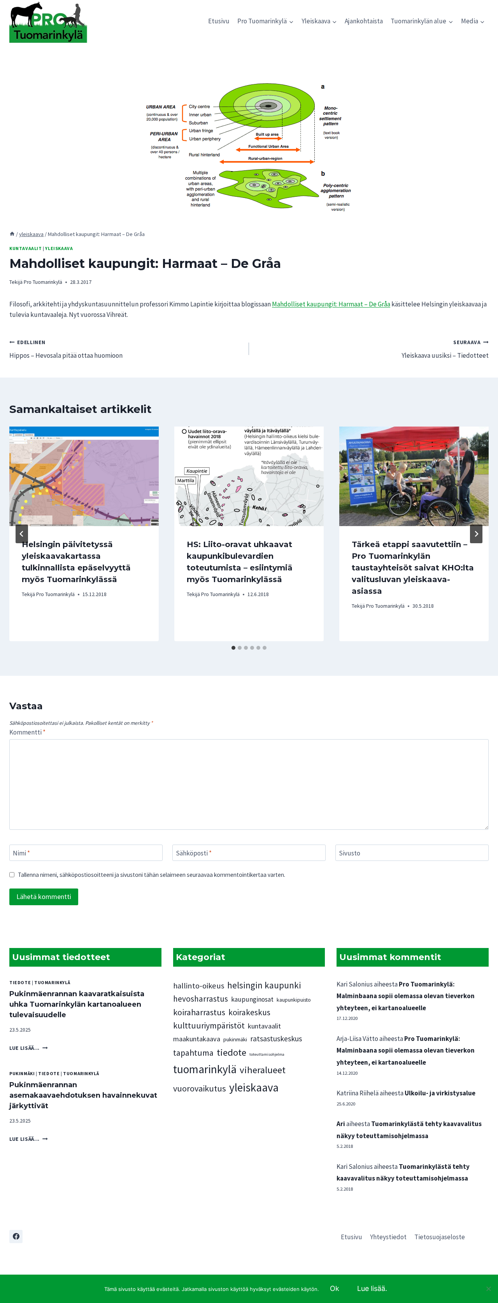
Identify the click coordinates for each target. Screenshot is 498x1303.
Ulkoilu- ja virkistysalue (440, 1093)
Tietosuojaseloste (439, 1237)
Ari (341, 1123)
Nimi (21, 853)
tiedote (20, 982)
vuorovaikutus (199, 1088)
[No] (488, 1289)
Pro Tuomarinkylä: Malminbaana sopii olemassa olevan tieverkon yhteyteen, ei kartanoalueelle (406, 996)
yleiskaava (59, 248)
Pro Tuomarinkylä (43, 282)
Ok (334, 1288)
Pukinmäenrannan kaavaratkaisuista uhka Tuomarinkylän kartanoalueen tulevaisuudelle (76, 1004)
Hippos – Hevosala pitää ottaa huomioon (66, 349)
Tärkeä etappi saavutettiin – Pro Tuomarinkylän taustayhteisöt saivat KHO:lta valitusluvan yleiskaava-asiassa (413, 568)
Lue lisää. (372, 1288)
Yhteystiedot (388, 1237)
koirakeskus (249, 1012)
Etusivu (219, 21)
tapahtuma (193, 1052)
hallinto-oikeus (198, 986)
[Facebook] (16, 1236)
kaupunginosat (252, 999)
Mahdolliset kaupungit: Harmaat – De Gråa (331, 304)
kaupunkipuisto (294, 999)
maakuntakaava (196, 1038)
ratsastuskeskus (276, 1038)
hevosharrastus (200, 998)
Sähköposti (194, 853)
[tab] (233, 648)
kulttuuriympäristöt (209, 1025)
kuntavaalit (25, 248)
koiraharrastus (199, 1012)
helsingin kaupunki (264, 985)
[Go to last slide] (22, 534)
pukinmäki (22, 1073)
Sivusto (349, 853)
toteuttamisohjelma (266, 1054)
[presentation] (84, 476)
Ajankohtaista (364, 21)
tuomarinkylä (52, 982)
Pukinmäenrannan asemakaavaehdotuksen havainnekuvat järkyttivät (83, 1095)
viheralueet (263, 1070)
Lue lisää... (28, 1048)
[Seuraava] (476, 534)
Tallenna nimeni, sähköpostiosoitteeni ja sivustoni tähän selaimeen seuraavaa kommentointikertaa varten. (151, 874)
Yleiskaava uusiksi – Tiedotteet (445, 349)
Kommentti (27, 732)
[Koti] (12, 234)
